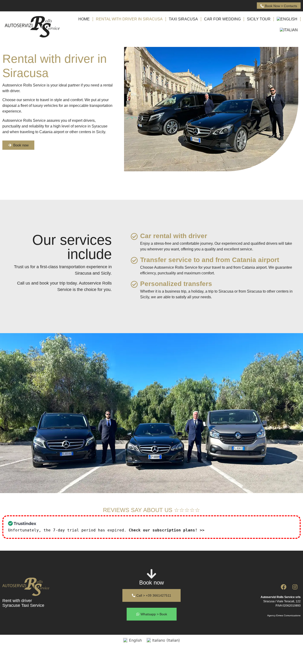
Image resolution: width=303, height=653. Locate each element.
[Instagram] (295, 587)
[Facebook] (283, 587)
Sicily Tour (259, 19)
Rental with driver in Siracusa (129, 19)
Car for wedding (222, 19)
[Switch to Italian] (289, 30)
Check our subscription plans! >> (167, 530)
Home (84, 19)
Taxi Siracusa (183, 19)
